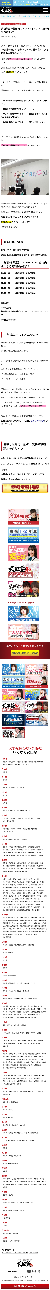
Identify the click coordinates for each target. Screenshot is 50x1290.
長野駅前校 (12, 983)
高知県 (4, 1168)
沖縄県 (4, 1238)
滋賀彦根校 (25, 1033)
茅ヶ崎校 (43, 931)
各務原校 (26, 991)
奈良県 (4, 1088)
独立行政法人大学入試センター (15, 1253)
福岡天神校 (6, 1179)
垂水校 (43, 1081)
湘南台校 (30, 926)
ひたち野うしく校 (9, 821)
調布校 (31, 887)
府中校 (39, 896)
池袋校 (25, 879)
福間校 (5, 1187)
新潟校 (5, 945)
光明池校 (38, 1065)
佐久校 (33, 983)
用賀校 (5, 899)
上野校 (12, 893)
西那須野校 (26, 829)
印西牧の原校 (41, 868)
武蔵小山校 (31, 893)
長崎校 (5, 1202)
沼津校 (17, 999)
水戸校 (12, 818)
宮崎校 (5, 1225)
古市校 (33, 1062)
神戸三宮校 (12, 1075)
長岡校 (17, 945)
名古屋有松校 (19, 1017)
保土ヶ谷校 (19, 934)
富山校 (5, 952)
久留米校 (29, 1179)
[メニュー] (45, 10)
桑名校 (23, 1025)
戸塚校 (45, 923)
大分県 (4, 1215)
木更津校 (40, 866)
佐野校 (34, 829)
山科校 (40, 1040)
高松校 (5, 1156)
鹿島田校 (21, 931)
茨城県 (4, 815)
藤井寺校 (13, 1068)
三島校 (36, 999)
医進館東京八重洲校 (23, 910)
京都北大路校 (31, 1040)
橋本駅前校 (14, 1102)
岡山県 (4, 1122)
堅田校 (39, 1033)
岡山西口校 (6, 1125)
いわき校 (12, 810)
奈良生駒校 (23, 1091)
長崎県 (4, 1199)
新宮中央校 (6, 1184)
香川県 (4, 1153)
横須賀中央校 (13, 920)
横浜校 (11, 917)
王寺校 (15, 1091)
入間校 (11, 852)
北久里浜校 (32, 929)
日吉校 (14, 923)
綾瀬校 (31, 904)
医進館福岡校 (7, 1181)
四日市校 (10, 1025)
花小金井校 (35, 910)
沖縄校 (11, 1241)
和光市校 (38, 852)
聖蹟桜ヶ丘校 (21, 893)
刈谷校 (5, 1009)
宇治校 (26, 1043)
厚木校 (5, 917)
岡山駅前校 (15, 1125)
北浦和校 (40, 850)
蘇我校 (25, 871)
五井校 (5, 871)
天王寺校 (18, 1054)
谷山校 (15, 1233)
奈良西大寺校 (7, 1091)
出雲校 (11, 1117)
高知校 (5, 1171)
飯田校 (26, 983)
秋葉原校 (15, 901)
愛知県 (4, 1003)
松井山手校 (22, 1040)
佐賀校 (5, 1195)
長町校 (22, 787)
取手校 (31, 818)
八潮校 (40, 855)
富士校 (30, 999)
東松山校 (31, 852)
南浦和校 (20, 850)
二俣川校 (23, 926)
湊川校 (14, 1081)
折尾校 (26, 1184)
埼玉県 (4, 844)
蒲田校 (11, 904)
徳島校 (5, 1148)
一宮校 (45, 1009)
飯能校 (23, 852)
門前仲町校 (17, 879)
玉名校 (22, 1210)
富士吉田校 (12, 975)
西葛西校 (21, 882)
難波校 (5, 1062)
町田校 (31, 879)
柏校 (18, 863)
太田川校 (20, 1006)
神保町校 (6, 893)
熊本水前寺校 (13, 1210)
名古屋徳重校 (35, 1012)
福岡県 (4, 1176)
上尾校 (26, 850)
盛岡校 (5, 780)
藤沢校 (26, 917)
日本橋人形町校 (14, 899)
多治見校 (18, 991)
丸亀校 (11, 1156)
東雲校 (12, 910)
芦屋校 (42, 1075)
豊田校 (39, 1009)
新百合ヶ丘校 (42, 929)
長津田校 (13, 931)
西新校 (42, 1179)
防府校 (31, 1140)
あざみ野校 (19, 917)
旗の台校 (29, 901)
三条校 (23, 945)
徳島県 (4, 1145)
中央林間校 (17, 929)
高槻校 (37, 1054)
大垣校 (11, 991)
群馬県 (4, 836)
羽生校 (19, 855)
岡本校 (31, 1081)
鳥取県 (4, 1106)
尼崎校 (12, 1084)
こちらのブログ (37, 421)
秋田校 (5, 795)
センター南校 (7, 929)
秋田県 (4, 792)
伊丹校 (36, 1075)
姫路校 (5, 1075)
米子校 (11, 1110)
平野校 (11, 1054)
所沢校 (23, 847)
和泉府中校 (14, 1065)
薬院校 (20, 1184)
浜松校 (11, 999)
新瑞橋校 (32, 1015)
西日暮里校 (6, 901)
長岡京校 (12, 1043)
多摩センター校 (14, 896)
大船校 (28, 931)
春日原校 (24, 1181)
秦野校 (43, 926)
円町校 (5, 1043)
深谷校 (17, 852)
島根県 (4, 1114)
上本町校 (13, 1056)
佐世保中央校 (13, 1202)
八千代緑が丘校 (29, 868)
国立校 (45, 907)
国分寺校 (29, 890)
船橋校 (19, 866)
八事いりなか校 (37, 1006)
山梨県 (4, 972)
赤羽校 (15, 887)
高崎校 (5, 839)
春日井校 (27, 1006)
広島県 (4, 1130)
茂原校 (14, 868)
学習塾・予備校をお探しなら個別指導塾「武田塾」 (24, 1280)
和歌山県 (5, 1099)
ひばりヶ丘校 (34, 899)
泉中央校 (15, 787)
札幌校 (5, 762)
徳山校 (25, 1140)
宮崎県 (4, 1222)
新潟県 (4, 942)
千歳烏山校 (25, 896)
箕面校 (19, 1059)
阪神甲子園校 (36, 1078)
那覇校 (5, 1241)
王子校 (25, 904)
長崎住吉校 (29, 1202)
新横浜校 (34, 917)
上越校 (11, 945)
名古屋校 (6, 1006)
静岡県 (4, 995)
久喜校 (5, 852)
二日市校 (16, 1181)
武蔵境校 (38, 907)
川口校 (17, 847)
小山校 (12, 829)
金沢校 (5, 960)
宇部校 (19, 1140)
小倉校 (14, 1179)
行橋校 (43, 1181)
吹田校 (25, 1059)
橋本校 (36, 920)
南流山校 (32, 866)
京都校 (5, 1040)
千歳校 (11, 764)
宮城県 (4, 784)
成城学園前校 (7, 887)
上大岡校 (6, 926)
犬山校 (5, 1017)
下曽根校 (34, 1184)
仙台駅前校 (6, 787)
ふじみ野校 (6, 855)
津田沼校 (24, 863)
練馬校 (28, 885)
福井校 (5, 968)
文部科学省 (33, 1253)
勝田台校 (6, 866)
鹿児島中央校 (7, 1233)
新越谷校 (31, 847)
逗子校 (25, 929)
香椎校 (36, 1179)
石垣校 (17, 1241)
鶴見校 (37, 926)
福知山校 (6, 1046)
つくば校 (6, 818)
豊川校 (39, 1015)
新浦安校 (12, 863)
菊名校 (36, 934)
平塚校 (5, 920)
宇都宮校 (6, 829)
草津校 (32, 1033)
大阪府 (4, 1051)
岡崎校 (12, 1006)
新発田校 (31, 945)
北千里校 (6, 1068)
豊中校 (44, 1054)
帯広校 (17, 764)
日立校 (25, 818)
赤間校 (14, 1184)
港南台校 (43, 920)
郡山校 (28, 810)
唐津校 (11, 1195)
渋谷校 (42, 890)
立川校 (37, 879)
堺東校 (25, 1054)
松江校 (5, 1117)
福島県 (4, 807)
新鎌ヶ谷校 (39, 863)
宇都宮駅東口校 (8, 831)
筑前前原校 (42, 1184)
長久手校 (26, 1012)
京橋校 (11, 1062)
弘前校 (5, 772)
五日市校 (24, 1133)
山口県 (4, 1137)
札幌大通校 (25, 764)
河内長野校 (33, 1059)
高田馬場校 (6, 882)
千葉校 (31, 863)
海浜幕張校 (6, 868)
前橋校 (17, 839)
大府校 (11, 1015)
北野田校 (23, 1065)
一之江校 (18, 904)
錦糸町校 (21, 885)
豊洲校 (37, 904)
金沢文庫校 (14, 926)
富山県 (4, 949)
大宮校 (11, 847)
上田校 (20, 983)
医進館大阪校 (41, 1062)
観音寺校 (18, 1156)
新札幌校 (12, 762)
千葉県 (4, 860)
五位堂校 (32, 1091)
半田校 (5, 1012)
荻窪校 (5, 885)
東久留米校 (15, 907)
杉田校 (11, 934)
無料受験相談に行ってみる (25, 653)
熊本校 (5, 1210)
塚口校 (37, 1081)
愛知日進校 (31, 1009)
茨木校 (40, 1056)
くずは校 (6, 1065)
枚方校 (31, 1054)
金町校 (34, 885)
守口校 (40, 1059)
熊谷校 (5, 847)
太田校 (11, 839)
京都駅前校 (12, 1040)
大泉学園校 (40, 893)
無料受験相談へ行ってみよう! (25, 1286)
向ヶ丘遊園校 (22, 923)
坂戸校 (25, 855)
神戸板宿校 (20, 1078)
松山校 (5, 1163)
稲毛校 (20, 868)
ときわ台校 (6, 907)
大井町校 (38, 887)
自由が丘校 (23, 887)
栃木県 (4, 826)
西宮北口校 (22, 1075)
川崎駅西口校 (7, 937)
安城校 (43, 1012)
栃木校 (19, 829)
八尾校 (34, 1056)
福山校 (11, 1133)
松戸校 (12, 866)
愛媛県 (4, 1160)
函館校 (5, 764)
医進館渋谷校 (38, 901)
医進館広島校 (33, 1133)
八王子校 (35, 882)
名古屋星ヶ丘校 (14, 1009)
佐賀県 (4, 1192)
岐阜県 (4, 988)
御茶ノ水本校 (7, 879)
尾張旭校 (18, 1015)
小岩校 (36, 890)
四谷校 (42, 882)
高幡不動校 (25, 899)
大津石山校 (6, 1033)
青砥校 (5, 904)
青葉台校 (29, 920)
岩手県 (4, 777)
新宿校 (14, 882)
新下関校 (12, 1140)
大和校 (22, 920)
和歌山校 (6, 1102)
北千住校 (6, 890)
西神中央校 (6, 1081)
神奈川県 (5, 914)
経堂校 (23, 907)
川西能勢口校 (22, 1081)
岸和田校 (27, 1056)
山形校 (5, 803)
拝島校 (32, 896)
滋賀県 (4, 1030)
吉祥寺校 (13, 890)
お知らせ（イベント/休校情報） (13, 24)
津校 (4, 1025)
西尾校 (5, 1015)
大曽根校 (12, 1012)
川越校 (37, 847)
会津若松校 (20, 810)
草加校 (33, 850)
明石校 (29, 1075)
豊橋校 (23, 1009)
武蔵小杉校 (6, 923)
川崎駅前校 (28, 934)
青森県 (4, 769)
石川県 (4, 957)
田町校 (28, 882)
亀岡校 (33, 1043)
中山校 (31, 923)
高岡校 (11, 952)
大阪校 (5, 1054)
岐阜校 (5, 991)
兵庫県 (4, 1072)
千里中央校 (6, 1059)
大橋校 (37, 1181)
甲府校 (5, 975)
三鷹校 (22, 901)
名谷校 (19, 1084)
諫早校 (22, 1202)
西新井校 (6, 910)
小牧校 (19, 1012)
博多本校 (21, 1179)
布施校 (26, 1062)
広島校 (5, 1133)
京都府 (4, 1037)
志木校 (12, 850)
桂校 (38, 1043)
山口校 (5, 1140)
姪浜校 (31, 1181)
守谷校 (37, 818)
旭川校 (40, 762)
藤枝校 (23, 999)
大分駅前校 (6, 1218)
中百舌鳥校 (22, 1068)
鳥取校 (5, 1110)
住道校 (20, 1056)
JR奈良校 (40, 1091)
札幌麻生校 (32, 762)
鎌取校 (11, 871)
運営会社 (16, 1277)
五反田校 (30, 907)
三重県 (4, 1022)
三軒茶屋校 (12, 885)
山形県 (4, 800)
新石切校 (30, 1065)
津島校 (11, 1017)
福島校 (5, 810)
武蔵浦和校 (33, 855)
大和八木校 (6, 1094)
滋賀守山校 (15, 1033)
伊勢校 (17, 1025)
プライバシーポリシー (29, 1277)
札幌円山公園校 (22, 762)
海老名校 (6, 931)
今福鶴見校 (19, 1062)
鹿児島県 (5, 1230)
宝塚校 (5, 1078)
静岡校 (5, 999)
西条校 (17, 1133)
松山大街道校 (13, 1163)
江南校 (25, 1015)
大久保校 (6, 1084)
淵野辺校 (35, 931)
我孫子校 (18, 871)
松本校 (5, 983)
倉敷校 (23, 1125)
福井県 (4, 965)
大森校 (45, 896)
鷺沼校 (5, 934)
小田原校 (41, 917)
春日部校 (6, 850)
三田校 (28, 1078)
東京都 (4, 876)
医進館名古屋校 (31, 1017)
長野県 (4, 980)
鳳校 (13, 1059)
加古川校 (12, 1078)
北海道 (4, 758)
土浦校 (19, 818)
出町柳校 (20, 1043)
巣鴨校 (40, 885)
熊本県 (4, 1207)
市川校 (5, 863)
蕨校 (13, 855)
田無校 (5, 896)
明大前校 (21, 890)
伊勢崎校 (24, 839)
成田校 (25, 866)
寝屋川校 (6, 1056)
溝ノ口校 (38, 923)
